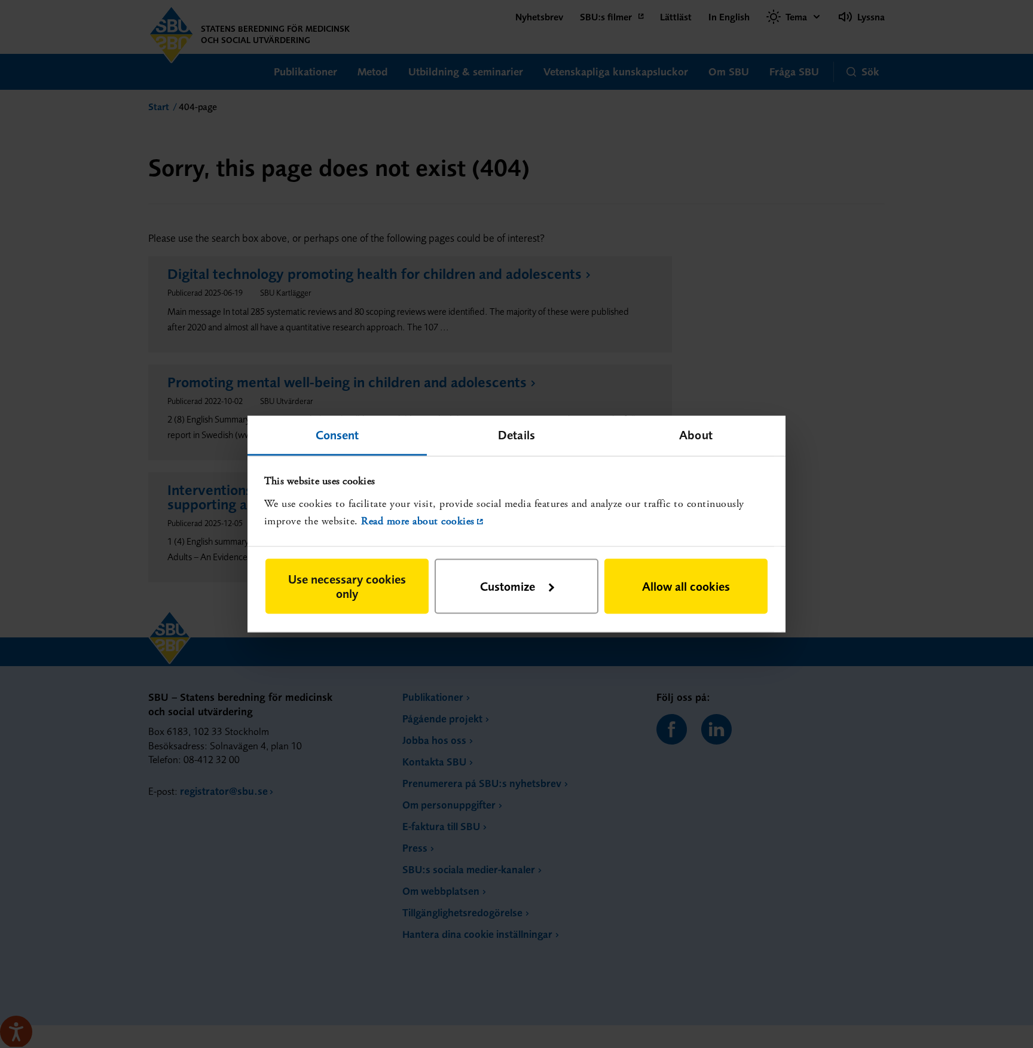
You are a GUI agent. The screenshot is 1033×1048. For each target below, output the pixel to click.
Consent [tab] (337, 434)
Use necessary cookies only (347, 586)
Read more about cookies (418, 520)
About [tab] (696, 434)
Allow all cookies (686, 586)
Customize (507, 586)
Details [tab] (516, 434)
